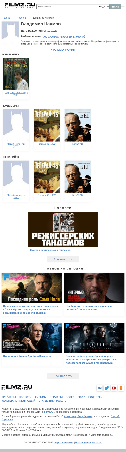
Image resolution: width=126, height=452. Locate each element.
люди (81, 397)
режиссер (65, 36)
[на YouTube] (114, 388)
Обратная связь (63, 442)
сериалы (56, 397)
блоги (70, 397)
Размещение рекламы (88, 442)
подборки (95, 397)
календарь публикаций (18, 401)
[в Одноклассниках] (121, 388)
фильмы (41, 397)
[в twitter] (107, 388)
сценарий (79, 36)
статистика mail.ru (52, 401)
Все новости (63, 259)
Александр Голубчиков (78, 416)
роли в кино (50, 36)
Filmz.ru (48, 412)
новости (25, 397)
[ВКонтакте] (99, 388)
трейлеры (9, 397)
